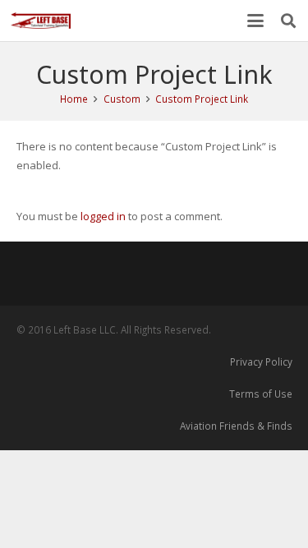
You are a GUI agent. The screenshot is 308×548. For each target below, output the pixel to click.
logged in (103, 216)
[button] (256, 20)
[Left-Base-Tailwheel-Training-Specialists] (41, 20)
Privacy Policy (261, 361)
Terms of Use (260, 393)
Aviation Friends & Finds (236, 425)
